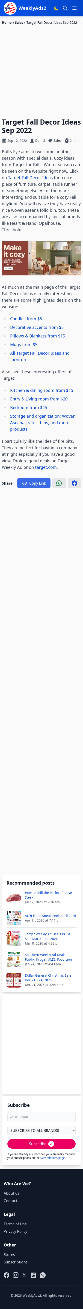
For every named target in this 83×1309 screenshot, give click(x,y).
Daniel (40, 140)
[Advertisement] (41, 68)
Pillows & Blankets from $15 (38, 336)
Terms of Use (15, 1223)
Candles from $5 (26, 318)
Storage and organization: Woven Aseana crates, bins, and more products (42, 422)
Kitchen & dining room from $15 (41, 390)
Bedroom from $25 (29, 407)
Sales (19, 22)
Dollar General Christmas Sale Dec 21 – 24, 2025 (48, 977)
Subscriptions (16, 1262)
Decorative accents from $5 (37, 327)
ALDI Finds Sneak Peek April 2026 (50, 915)
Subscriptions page (52, 1158)
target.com (46, 467)
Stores (9, 1254)
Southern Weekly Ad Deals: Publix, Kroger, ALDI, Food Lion (48, 957)
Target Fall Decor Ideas (30, 177)
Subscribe (37, 1143)
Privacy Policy (15, 1231)
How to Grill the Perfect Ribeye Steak (48, 894)
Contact (10, 1200)
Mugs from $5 (24, 344)
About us (11, 1193)
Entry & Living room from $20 (39, 399)
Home (7, 22)
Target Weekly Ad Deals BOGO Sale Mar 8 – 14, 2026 (48, 936)
